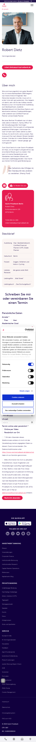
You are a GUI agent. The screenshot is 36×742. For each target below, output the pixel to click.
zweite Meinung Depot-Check (11, 664)
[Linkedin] (7, 533)
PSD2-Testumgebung (9, 684)
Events (4, 612)
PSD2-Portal (6, 688)
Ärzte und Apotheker (8, 624)
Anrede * (5, 317)
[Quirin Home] (4, 5)
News (4, 616)
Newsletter (5, 644)
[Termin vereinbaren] (14, 739)
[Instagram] (13, 533)
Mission (4, 548)
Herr (15, 320)
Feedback (5, 648)
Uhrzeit (5, 419)
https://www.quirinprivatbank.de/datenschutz (18, 452)
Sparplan (4, 608)
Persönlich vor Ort (12, 432)
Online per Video (11, 429)
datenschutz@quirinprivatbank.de (14, 493)
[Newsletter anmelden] (22, 739)
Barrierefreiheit (6, 680)
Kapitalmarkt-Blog (7, 576)
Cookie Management (8, 692)
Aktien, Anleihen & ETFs (9, 596)
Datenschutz (6, 707)
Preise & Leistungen (8, 660)
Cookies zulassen (18, 397)
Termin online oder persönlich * (15, 426)
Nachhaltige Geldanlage (9, 592)
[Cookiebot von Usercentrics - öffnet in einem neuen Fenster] (25, 330)
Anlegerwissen (6, 620)
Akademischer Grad (10, 323)
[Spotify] (23, 533)
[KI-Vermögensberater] (30, 739)
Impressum (5, 702)
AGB (3, 668)
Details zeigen (25, 391)
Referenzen (5, 572)
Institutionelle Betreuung (10, 560)
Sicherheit (5, 672)
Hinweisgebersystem (8, 713)
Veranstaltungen (7, 552)
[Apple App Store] (10, 523)
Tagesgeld (5, 600)
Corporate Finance (8, 556)
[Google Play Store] (25, 523)
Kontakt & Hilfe (7, 636)
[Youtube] (18, 533)
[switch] (31, 370)
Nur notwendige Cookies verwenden (18, 410)
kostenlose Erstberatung (9, 656)
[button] (32, 5)
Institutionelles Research (10, 564)
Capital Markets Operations (10, 568)
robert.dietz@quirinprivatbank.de (17, 67)
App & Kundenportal (8, 652)
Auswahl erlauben (18, 404)
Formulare (5, 676)
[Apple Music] (28, 533)
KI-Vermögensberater (9, 640)
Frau (6, 320)
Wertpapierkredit (7, 604)
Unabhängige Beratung (9, 588)
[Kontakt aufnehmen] (5, 739)
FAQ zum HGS (6, 718)
